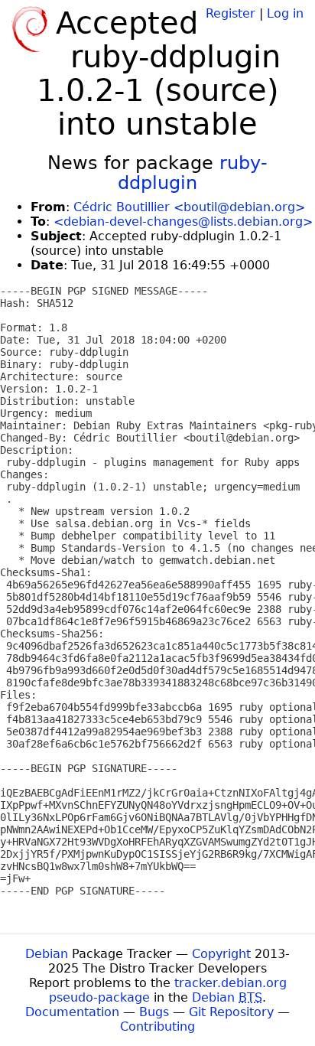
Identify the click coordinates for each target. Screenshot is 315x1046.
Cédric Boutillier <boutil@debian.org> (189, 207)
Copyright (221, 954)
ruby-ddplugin (193, 173)
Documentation (72, 1012)
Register (230, 13)
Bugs (154, 1012)
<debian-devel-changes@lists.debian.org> (183, 221)
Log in (285, 13)
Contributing (157, 1026)
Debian (46, 954)
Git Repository (231, 1012)
